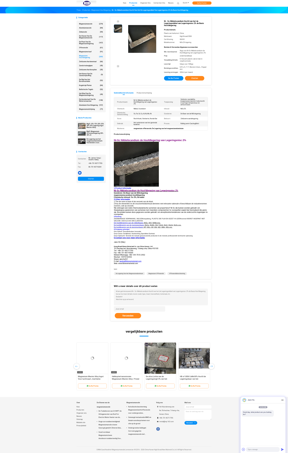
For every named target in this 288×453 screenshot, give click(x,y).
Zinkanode (91, 32)
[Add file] (243, 449)
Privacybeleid (81, 425)
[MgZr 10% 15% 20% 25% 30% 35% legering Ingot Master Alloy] (82, 126)
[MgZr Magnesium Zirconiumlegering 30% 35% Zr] (82, 133)
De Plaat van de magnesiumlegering (91, 42)
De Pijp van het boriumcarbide (91, 80)
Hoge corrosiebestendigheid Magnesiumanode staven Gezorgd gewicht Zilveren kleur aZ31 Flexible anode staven (110, 425)
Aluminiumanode (91, 28)
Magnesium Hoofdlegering (91, 56)
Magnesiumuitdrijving (91, 109)
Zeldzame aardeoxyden (91, 70)
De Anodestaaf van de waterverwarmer (91, 100)
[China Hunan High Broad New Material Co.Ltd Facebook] (158, 429)
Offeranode (91, 48)
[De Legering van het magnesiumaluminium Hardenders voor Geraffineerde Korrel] (82, 141)
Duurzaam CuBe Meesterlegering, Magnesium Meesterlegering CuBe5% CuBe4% (193, 378)
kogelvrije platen (91, 85)
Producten (80, 410)
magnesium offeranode (156, 273)
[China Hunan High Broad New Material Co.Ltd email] (80, 173)
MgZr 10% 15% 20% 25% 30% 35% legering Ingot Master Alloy (95, 125)
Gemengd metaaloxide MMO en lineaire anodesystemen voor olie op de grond (139, 420)
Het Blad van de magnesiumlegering (91, 94)
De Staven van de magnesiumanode (91, 37)
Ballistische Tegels (91, 89)
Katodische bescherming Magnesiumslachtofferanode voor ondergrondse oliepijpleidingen (139, 410)
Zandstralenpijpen (91, 65)
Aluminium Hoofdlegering (91, 105)
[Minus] (282, 400)
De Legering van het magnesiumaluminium (129, 273)
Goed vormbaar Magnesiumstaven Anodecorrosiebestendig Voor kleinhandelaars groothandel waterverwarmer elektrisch (110, 435)
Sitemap (79, 419)
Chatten (91, 179)
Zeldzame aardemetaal (91, 61)
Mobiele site (80, 422)
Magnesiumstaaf (91, 52)
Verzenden (127, 315)
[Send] (282, 449)
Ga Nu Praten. (202, 3)
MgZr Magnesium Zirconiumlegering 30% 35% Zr (95, 133)
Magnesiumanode (91, 24)
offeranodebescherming (177, 273)
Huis (78, 407)
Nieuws (79, 416)
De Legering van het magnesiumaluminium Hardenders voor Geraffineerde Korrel (94, 141)
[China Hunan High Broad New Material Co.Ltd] (86, 3)
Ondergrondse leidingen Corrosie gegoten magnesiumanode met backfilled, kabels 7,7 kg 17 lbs (139, 431)
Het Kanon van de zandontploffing (91, 74)
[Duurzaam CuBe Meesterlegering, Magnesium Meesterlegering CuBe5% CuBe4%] (194, 358)
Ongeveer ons (81, 413)
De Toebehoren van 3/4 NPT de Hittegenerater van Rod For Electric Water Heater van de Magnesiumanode (110, 414)
